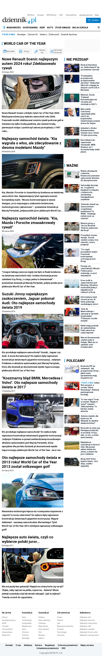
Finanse (60, 620)
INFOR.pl (30, 15)
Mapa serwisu (87, 645)
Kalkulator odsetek (87, 629)
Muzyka (42, 635)
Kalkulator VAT (85, 626)
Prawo (59, 617)
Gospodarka (26, 623)
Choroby (60, 629)
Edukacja (42, 623)
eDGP (4, 623)
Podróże (25, 635)
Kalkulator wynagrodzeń (89, 635)
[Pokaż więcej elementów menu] (98, 27)
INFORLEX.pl (51, 15)
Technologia (27, 620)
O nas (18, 645)
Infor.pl (4, 617)
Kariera (38, 645)
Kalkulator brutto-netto (89, 632)
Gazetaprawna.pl (8, 620)
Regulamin (50, 645)
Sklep (97, 15)
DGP (61, 15)
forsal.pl (40, 15)
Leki (58, 623)
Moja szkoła (43, 626)
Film (40, 632)
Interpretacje (7, 632)
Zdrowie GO (32, 34)
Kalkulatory (85, 613)
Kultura (41, 638)
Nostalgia (21, 34)
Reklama (28, 645)
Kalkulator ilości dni (87, 620)
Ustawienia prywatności (48, 648)
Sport (24, 629)
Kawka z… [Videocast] (49, 34)
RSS (63, 648)
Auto (24, 617)
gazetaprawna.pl (85, 15)
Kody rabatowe (44, 620)
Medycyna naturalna (65, 626)
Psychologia (62, 632)
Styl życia (60, 635)
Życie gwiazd (44, 629)
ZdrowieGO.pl (71, 15)
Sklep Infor (6, 635)
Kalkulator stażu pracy (88, 623)
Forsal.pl (5, 626)
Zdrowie (25, 632)
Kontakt (9, 645)
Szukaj (95, 20)
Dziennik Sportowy (69, 34)
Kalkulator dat (85, 617)
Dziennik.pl (27, 613)
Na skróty (6, 613)
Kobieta (42, 617)
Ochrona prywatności (68, 645)
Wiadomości (27, 626)
